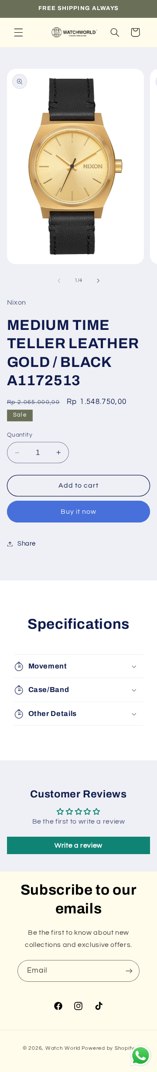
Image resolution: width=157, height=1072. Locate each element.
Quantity (19, 435)
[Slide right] (98, 280)
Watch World (62, 1048)
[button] (18, 32)
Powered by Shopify (108, 1048)
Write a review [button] (78, 845)
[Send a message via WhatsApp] (141, 1056)
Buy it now (79, 511)
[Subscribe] (129, 970)
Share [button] (26, 543)
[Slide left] (58, 280)
